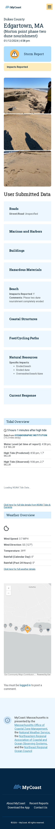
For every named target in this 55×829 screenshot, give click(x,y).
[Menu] (49, 7)
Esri (49, 674)
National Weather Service (34, 732)
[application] (27, 629)
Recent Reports (38, 803)
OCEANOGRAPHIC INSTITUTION (31, 435)
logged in (25, 685)
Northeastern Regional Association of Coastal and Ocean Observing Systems (31, 739)
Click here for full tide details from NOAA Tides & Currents (27, 506)
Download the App (19, 807)
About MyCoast (16, 803)
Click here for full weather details (19, 569)
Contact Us (40, 807)
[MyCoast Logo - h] (13, 7)
